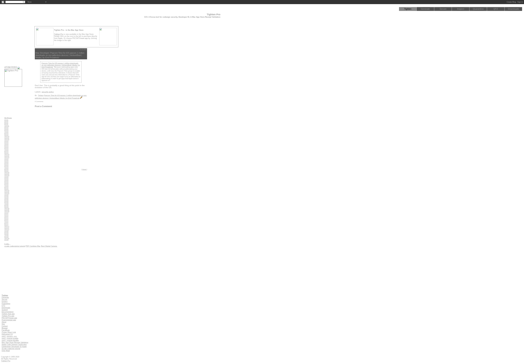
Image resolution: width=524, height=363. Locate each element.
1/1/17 (6, 213)
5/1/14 (6, 165)
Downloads (513, 9)
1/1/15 (6, 177)
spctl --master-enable (10, 338)
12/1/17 (6, 229)
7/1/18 (6, 235)
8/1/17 (6, 223)
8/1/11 (6, 123)
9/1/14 (6, 171)
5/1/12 (6, 129)
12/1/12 (6, 139)
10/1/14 (6, 172)
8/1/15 (6, 187)
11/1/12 (6, 138)
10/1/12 (6, 136)
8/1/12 (6, 133)
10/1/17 (6, 226)
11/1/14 (6, 174)
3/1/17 (6, 216)
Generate (425, 9)
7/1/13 (6, 150)
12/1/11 (6, 126)
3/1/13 (6, 144)
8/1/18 (6, 237)
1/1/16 (6, 195)
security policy (48, 92)
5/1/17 (6, 219)
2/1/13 (6, 142)
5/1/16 (6, 201)
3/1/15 (6, 180)
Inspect (460, 9)
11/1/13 (6, 156)
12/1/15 (6, 193)
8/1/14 (6, 169)
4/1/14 (6, 163)
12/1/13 (6, 157)
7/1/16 (6, 204)
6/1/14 (6, 166)
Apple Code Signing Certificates (14, 344)
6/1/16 (6, 202)
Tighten (407, 9)
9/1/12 (6, 135)
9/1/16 (6, 207)
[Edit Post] (81, 98)
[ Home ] (84, 169)
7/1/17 (6, 222)
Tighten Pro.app (8, 316)
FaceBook (6, 330)
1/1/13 (6, 141)
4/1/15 (6, 181)
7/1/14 (6, 168)
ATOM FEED (10, 67)
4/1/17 (6, 217)
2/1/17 (6, 214)
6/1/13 (6, 148)
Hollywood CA (7, 334)
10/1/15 (6, 190)
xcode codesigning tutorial (14, 246)
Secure (443, 9)
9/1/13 (6, 153)
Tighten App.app (8, 314)
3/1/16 (6, 198)
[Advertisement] (100, 89)
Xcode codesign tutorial (11, 349)
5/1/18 (6, 234)
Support (5, 310)
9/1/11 (6, 124)
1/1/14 (6, 159)
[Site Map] (6, 351)
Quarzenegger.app (9, 320)
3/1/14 (6, 162)
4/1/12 (6, 127)
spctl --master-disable (10, 340)
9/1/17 (6, 225)
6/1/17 (6, 220)
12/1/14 (6, 175)
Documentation (8, 312)
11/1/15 (6, 192)
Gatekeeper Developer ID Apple (14, 347)
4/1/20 (6, 240)
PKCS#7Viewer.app (9, 318)
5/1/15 (6, 183)
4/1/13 (6, 145)
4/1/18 (6, 232)
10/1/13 (6, 154)
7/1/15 (6, 186)
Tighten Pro (58, 34)
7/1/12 (6, 132)
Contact (5, 326)
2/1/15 (6, 178)
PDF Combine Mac (33, 246)
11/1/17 (6, 228)
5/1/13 (6, 147)
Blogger (5, 328)
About (4, 322)
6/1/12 (6, 130)
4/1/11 (6, 120)
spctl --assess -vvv (9, 336)
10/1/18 (6, 238)
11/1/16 (6, 210)
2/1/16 (6, 196)
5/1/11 (6, 121)
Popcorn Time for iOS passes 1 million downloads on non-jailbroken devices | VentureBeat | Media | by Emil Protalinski (60, 65)
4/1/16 (6, 199)
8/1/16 (6, 205)
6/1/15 (6, 184)
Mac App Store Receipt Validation (15, 342)
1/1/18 (6, 231)
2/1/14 (6, 160)
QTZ (496, 9)
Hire (3, 324)
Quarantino (478, 9)
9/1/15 (6, 189)
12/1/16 (6, 211)
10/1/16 (6, 208)
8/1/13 (6, 151)
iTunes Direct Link (9, 332)
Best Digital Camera (49, 246)
